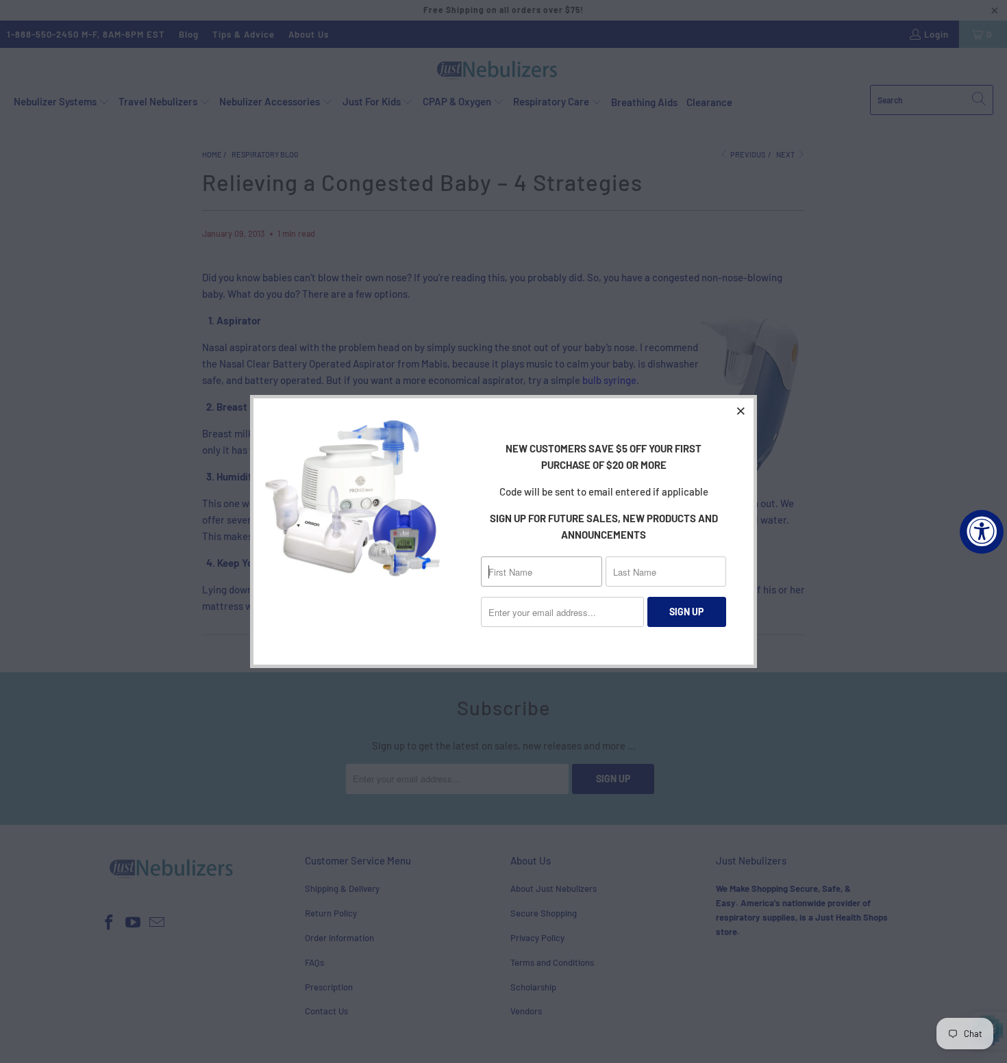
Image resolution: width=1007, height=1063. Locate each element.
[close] (741, 410)
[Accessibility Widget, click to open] (982, 532)
